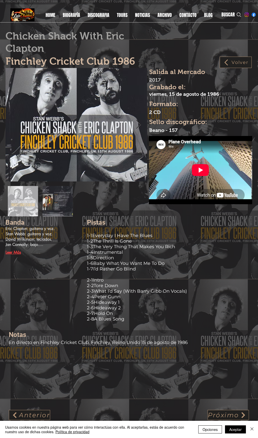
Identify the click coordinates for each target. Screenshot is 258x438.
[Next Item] (138, 125)
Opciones (210, 429)
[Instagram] (246, 14)
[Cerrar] (252, 429)
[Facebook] (253, 14)
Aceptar (235, 429)
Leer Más (13, 252)
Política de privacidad (72, 431)
